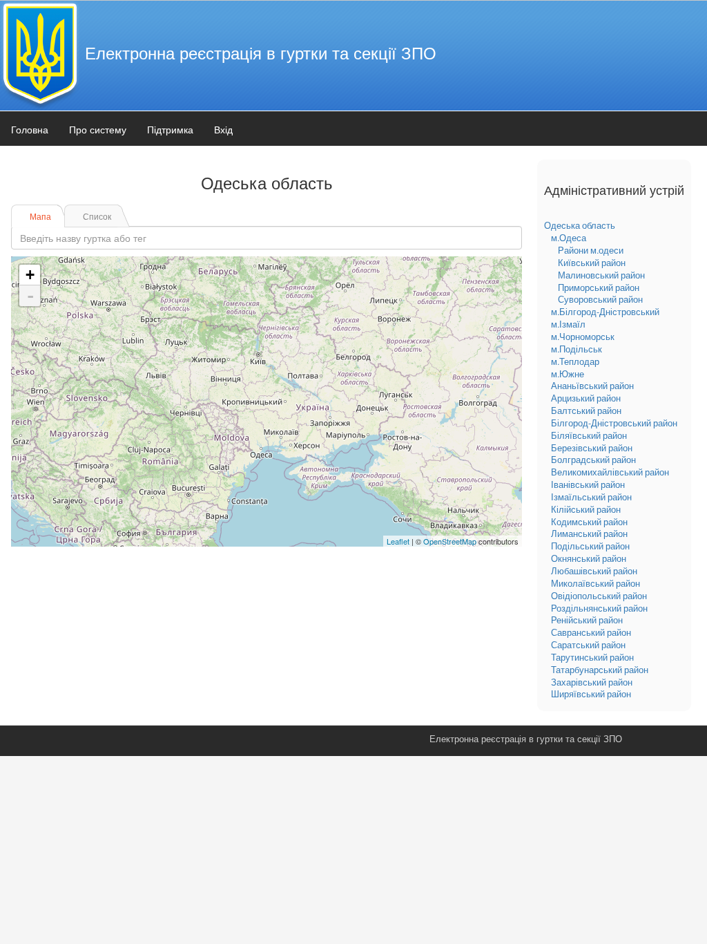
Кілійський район (586, 509)
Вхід (223, 129)
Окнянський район (588, 558)
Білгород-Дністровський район (614, 423)
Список (97, 216)
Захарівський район (591, 682)
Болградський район (593, 459)
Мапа (40, 216)
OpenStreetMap (449, 541)
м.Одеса (568, 238)
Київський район (592, 262)
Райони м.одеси (590, 250)
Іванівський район (588, 484)
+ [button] (30, 274)
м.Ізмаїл (568, 324)
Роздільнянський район (599, 608)
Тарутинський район (592, 657)
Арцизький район (586, 398)
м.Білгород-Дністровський (605, 311)
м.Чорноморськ (582, 336)
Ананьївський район (592, 385)
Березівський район (591, 448)
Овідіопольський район (599, 595)
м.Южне (567, 374)
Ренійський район (587, 620)
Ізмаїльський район (591, 497)
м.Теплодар (575, 361)
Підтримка (170, 129)
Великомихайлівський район (610, 472)
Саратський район (588, 645)
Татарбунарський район (599, 669)
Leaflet (398, 541)
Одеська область (579, 225)
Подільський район (590, 546)
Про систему (97, 129)
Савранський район (591, 632)
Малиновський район (601, 275)
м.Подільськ (576, 349)
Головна (29, 129)
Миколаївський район (595, 583)
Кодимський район (589, 522)
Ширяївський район (591, 694)
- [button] (30, 295)
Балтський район (586, 410)
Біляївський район (589, 435)
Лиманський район (589, 533)
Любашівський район (594, 571)
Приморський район (598, 287)
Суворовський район (600, 299)
